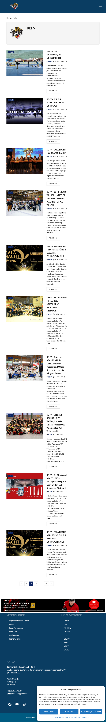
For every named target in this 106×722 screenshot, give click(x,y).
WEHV (66, 650)
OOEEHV (67, 632)
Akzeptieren (49, 711)
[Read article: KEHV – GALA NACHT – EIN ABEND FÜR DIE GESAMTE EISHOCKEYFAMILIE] (24, 258)
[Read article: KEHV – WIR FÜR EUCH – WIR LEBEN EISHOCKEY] (24, 111)
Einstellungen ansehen (91, 711)
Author (15, 18)
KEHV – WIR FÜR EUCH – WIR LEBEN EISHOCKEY (55, 102)
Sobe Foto (13, 632)
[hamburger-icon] (100, 6)
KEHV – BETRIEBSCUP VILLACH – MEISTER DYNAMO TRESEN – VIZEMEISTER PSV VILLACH (57, 198)
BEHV (66, 624)
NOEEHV (67, 628)
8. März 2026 (58, 314)
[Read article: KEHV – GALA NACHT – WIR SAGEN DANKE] (24, 161)
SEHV (66, 635)
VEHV (66, 646)
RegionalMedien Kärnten (19, 621)
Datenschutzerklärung (72, 717)
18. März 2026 (59, 208)
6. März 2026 (58, 491)
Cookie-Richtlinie (58, 717)
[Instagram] (24, 704)
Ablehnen (69, 711)
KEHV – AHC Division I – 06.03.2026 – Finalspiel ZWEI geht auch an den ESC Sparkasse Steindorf (57, 482)
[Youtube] (17, 704)
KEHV (50, 61)
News (11, 52)
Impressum (85, 717)
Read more (54, 90)
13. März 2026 (59, 260)
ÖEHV (66, 621)
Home (8, 18)
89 (46, 584)
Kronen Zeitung (15, 639)
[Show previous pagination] (21, 584)
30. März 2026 (59, 109)
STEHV (67, 639)
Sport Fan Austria (16, 628)
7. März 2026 (58, 434)
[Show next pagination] (52, 584)
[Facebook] (10, 704)
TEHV (66, 643)
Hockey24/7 (14, 635)
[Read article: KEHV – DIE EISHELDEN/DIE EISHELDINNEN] (24, 63)
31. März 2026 (59, 61)
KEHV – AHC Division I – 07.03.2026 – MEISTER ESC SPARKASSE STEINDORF (57, 304)
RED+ (11, 624)
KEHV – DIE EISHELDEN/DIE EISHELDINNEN (54, 54)
